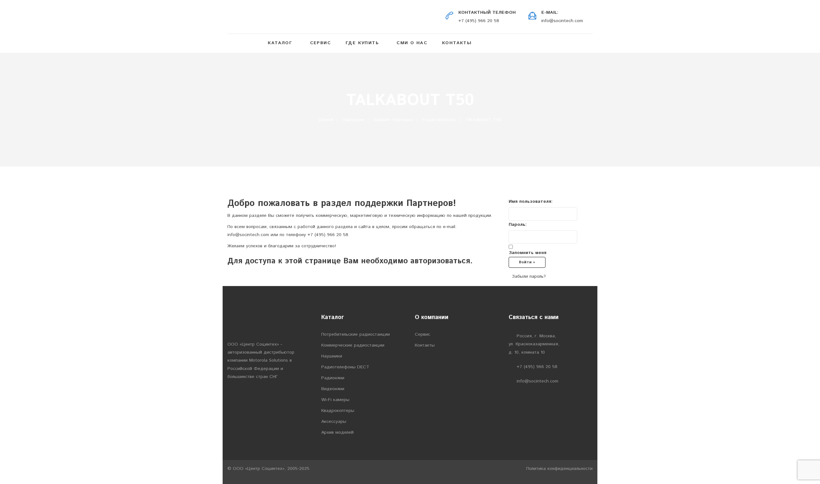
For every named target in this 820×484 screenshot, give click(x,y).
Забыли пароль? (529, 276)
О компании (431, 317)
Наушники (331, 356)
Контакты (457, 43)
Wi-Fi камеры (335, 400)
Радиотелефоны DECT (345, 367)
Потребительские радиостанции (355, 334)
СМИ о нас (412, 43)
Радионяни (332, 378)
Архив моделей (337, 432)
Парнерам (353, 120)
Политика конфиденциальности (559, 468)
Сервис (320, 43)
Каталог (280, 43)
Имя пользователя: (531, 201)
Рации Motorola (438, 120)
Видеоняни (332, 389)
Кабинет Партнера (393, 120)
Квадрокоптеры (337, 410)
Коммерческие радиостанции (352, 345)
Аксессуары (333, 421)
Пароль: (518, 224)
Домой (326, 120)
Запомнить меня (527, 253)
